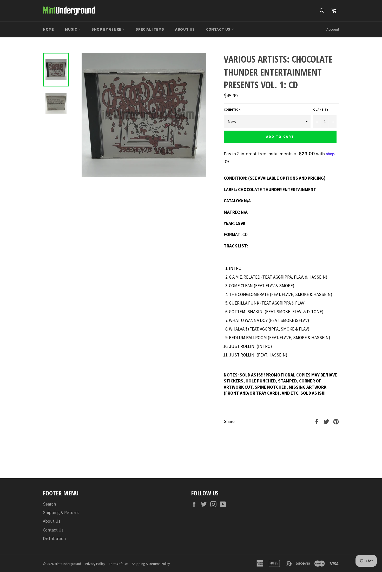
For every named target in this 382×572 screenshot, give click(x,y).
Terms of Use (118, 564)
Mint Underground (68, 564)
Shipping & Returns (61, 512)
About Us (185, 29)
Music (71, 29)
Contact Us (219, 29)
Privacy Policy (95, 564)
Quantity (320, 109)
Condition (232, 109)
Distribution (54, 538)
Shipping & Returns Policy (151, 564)
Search (49, 504)
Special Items (150, 29)
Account (332, 29)
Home (48, 29)
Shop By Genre (106, 29)
